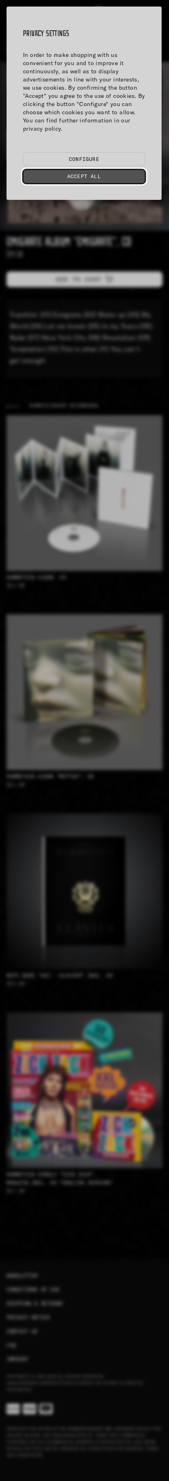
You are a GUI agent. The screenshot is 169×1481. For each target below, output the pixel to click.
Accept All (84, 176)
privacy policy (42, 128)
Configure (84, 159)
